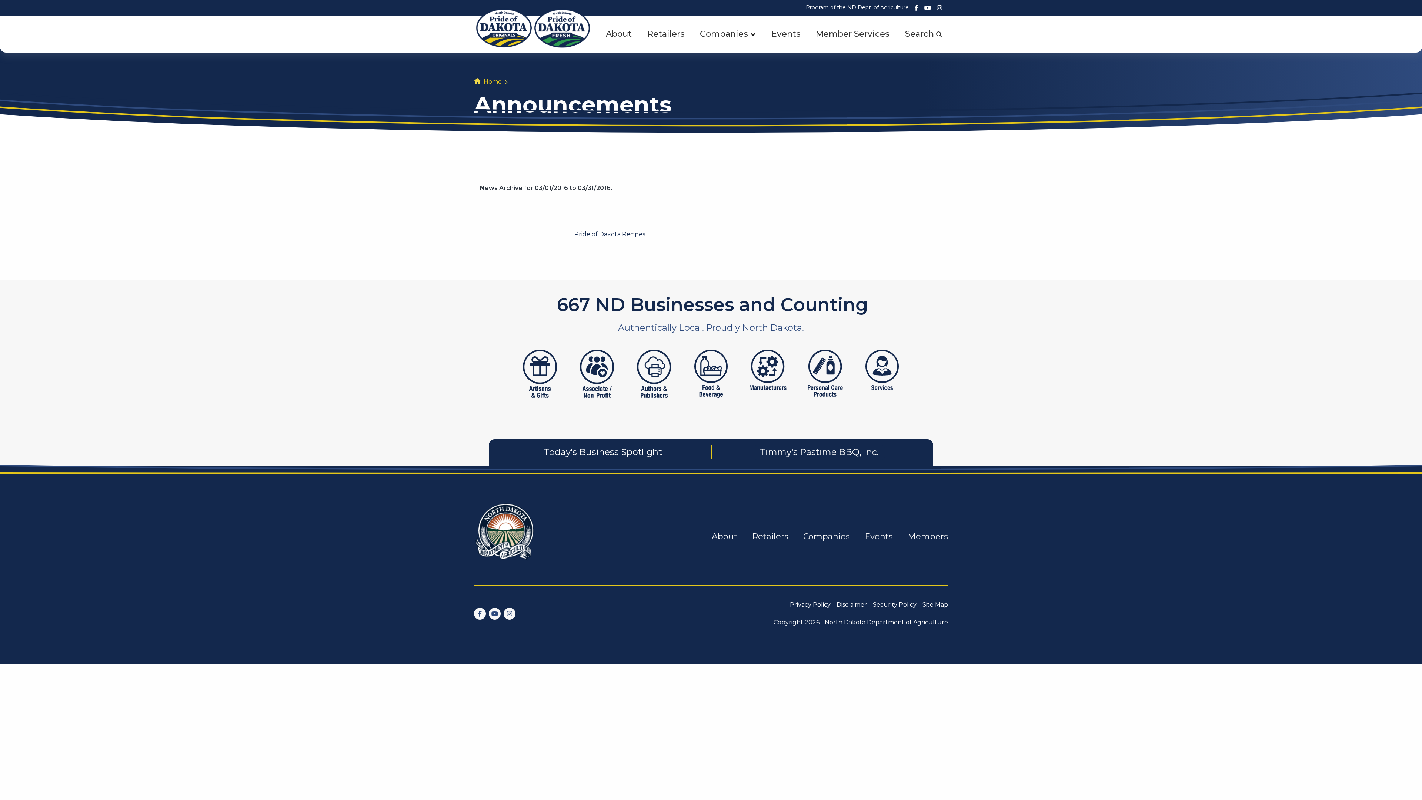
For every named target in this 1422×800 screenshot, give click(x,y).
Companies (724, 34)
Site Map (935, 604)
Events (786, 34)
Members (928, 536)
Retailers (666, 34)
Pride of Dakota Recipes (610, 234)
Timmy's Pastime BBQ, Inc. (819, 452)
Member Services (852, 34)
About (619, 34)
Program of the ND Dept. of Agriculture (857, 7)
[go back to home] (505, 536)
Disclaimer (852, 604)
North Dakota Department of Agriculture (886, 622)
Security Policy (895, 604)
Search (920, 34)
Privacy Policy (810, 604)
